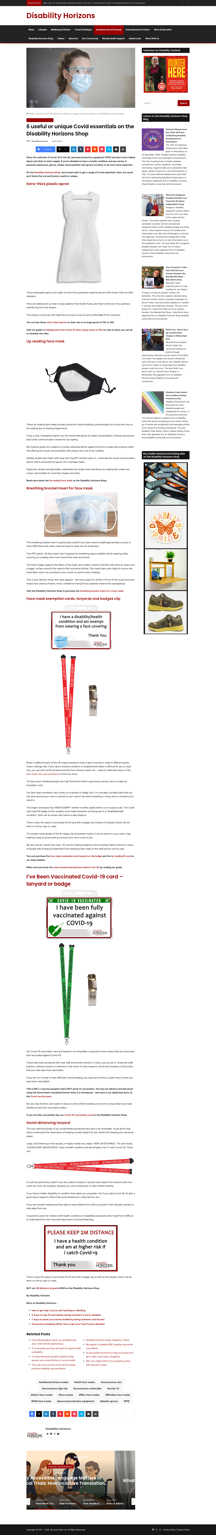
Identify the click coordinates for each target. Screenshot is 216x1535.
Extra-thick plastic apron (47, 184)
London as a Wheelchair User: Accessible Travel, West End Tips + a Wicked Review (81, 3)
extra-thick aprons (57, 322)
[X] (39, 1414)
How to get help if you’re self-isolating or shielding (58, 1310)
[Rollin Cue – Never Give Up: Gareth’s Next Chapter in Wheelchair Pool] (153, 350)
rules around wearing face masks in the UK (76, 867)
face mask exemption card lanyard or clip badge (76, 856)
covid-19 (114, 1388)
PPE (127, 1401)
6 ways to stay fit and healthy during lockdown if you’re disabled (66, 1315)
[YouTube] (58, 1434)
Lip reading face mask (45, 341)
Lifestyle (42, 29)
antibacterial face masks (54, 1382)
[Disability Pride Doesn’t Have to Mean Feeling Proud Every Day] (153, 413)
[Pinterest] (88, 149)
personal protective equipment (76, 1401)
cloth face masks (85, 1382)
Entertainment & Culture (138, 29)
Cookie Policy (183, 1530)
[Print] (123, 149)
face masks (66, 1394)
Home (31, 113)
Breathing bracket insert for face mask (59, 488)
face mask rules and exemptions (43, 774)
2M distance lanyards (47, 1288)
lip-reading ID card (121, 856)
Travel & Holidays (83, 29)
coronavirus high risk (55, 1388)
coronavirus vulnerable (88, 1388)
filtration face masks (118, 1394)
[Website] (47, 1434)
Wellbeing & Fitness (61, 29)
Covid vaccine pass (41, 1096)
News (31, 29)
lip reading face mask (60, 480)
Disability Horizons (40, 141)
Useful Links (135, 38)
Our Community (90, 38)
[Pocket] (102, 149)
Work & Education (163, 29)
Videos (61, 38)
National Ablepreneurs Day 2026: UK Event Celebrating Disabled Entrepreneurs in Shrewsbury (176, 135)
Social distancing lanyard (48, 1122)
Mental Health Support (113, 38)
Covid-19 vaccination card (78, 1115)
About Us (73, 38)
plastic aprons (110, 1401)
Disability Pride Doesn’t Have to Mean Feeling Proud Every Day (176, 395)
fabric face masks (42, 1394)
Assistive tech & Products (109, 29)
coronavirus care (112, 1382)
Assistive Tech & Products (48, 113)
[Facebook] (32, 1414)
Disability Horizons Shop (41, 38)
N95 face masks (42, 1401)
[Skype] (109, 149)
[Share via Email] (116, 149)
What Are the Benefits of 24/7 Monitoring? (60, 1480)
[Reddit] (95, 149)
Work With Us (152, 38)
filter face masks (89, 1394)
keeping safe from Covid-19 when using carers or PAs (74, 329)
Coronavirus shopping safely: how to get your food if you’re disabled (68, 1324)
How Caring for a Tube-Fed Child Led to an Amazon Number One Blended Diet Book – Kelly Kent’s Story (176, 273)
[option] (60, 1480)
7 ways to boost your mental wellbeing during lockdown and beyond (68, 1319)
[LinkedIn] (74, 149)
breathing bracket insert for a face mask (101, 591)
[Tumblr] (81, 149)
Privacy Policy (169, 1530)
